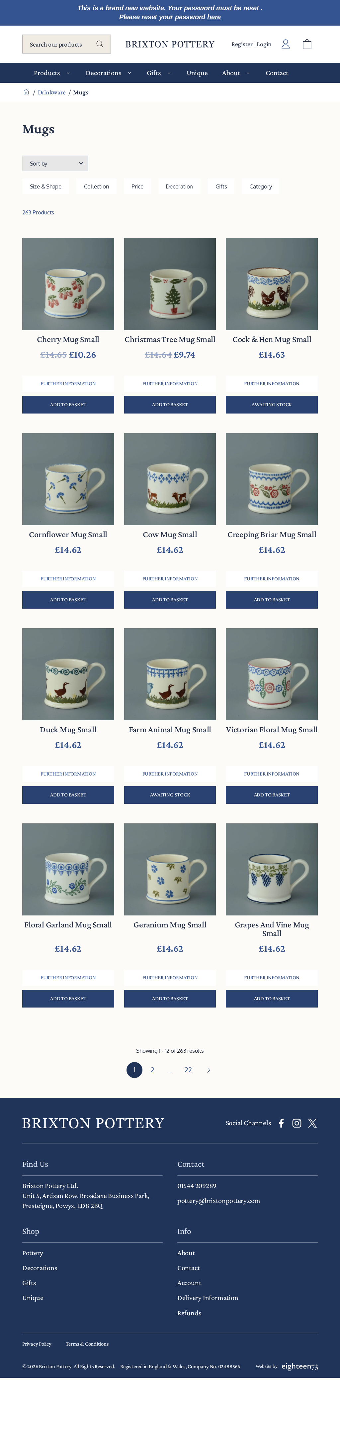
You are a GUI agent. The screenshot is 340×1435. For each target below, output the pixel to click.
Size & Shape (45, 186)
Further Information (68, 383)
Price (137, 186)
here (214, 17)
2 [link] (152, 1069)
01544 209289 (196, 1185)
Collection (96, 186)
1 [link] (134, 1069)
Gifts (221, 186)
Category (260, 186)
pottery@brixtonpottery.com (218, 1200)
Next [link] (208, 1070)
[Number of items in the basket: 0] (307, 44)
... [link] (170, 1069)
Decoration (179, 186)
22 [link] (188, 1069)
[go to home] (93, 1123)
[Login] (286, 44)
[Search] (100, 44)
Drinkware (52, 92)
